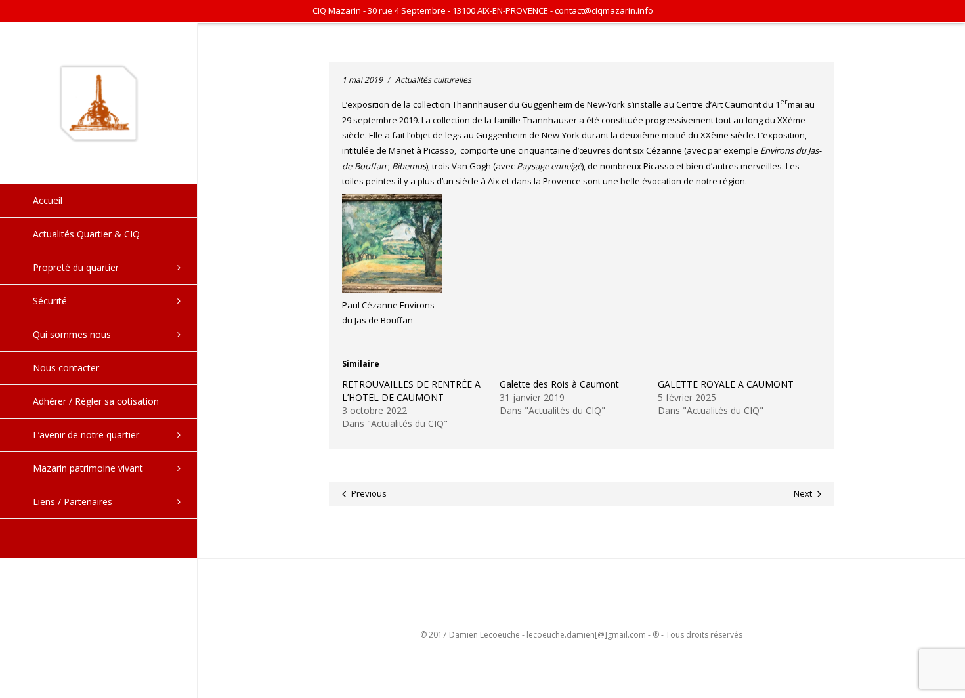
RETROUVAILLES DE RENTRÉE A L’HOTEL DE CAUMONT (411, 390)
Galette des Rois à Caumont (559, 384)
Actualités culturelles (433, 79)
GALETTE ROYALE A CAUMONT (726, 384)
